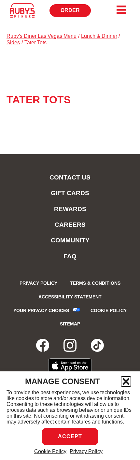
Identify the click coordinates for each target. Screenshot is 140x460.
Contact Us (70, 177)
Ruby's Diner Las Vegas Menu (42, 36)
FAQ (70, 256)
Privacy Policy (86, 451)
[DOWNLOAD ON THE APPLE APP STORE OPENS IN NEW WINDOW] (70, 365)
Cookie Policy (50, 451)
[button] (126, 381)
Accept (70, 436)
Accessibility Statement (70, 296)
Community (70, 240)
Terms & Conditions (95, 283)
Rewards (70, 209)
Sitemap (70, 323)
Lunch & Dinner (99, 36)
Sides (13, 42)
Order (72, 12)
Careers (70, 224)
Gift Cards (70, 193)
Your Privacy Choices (41, 310)
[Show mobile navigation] (121, 10)
